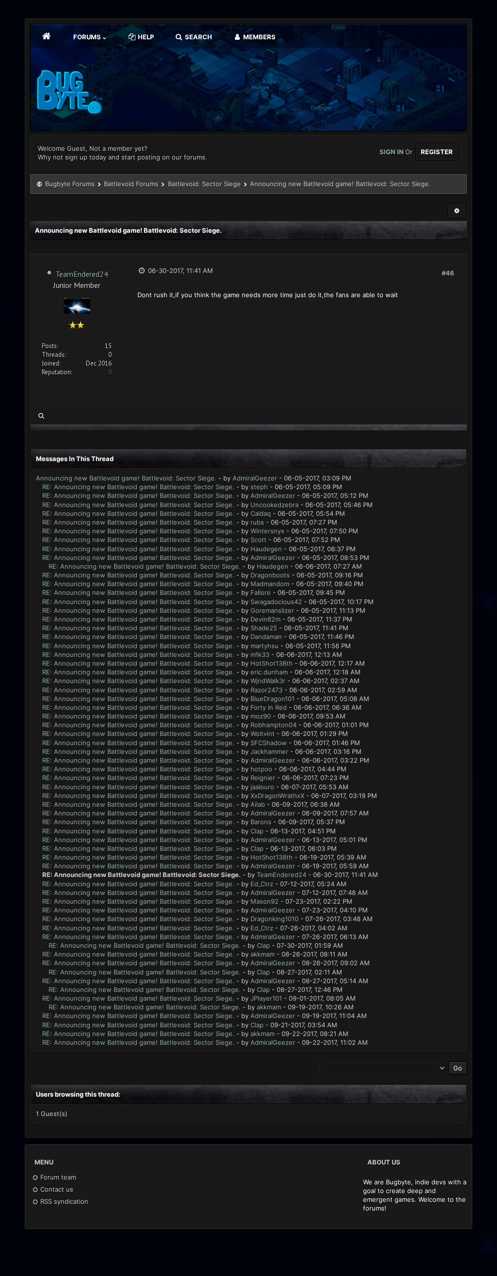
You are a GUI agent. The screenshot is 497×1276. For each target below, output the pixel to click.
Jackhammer (269, 751)
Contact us (55, 1189)
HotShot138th (271, 663)
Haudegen (266, 549)
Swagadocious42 (276, 602)
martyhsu (264, 646)
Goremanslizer (272, 610)
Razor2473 (266, 690)
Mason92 (264, 901)
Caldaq (260, 513)
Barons (260, 822)
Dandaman (266, 636)
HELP (145, 37)
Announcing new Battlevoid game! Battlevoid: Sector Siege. (126, 478)
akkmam (262, 954)
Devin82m (265, 619)
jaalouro (262, 787)
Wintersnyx (267, 531)
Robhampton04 (273, 725)
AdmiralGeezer (254, 478)
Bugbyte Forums (70, 184)
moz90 (260, 716)
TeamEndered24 (81, 274)
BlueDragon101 (272, 698)
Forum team (57, 1177)
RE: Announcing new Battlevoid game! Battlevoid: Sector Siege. (138, 487)
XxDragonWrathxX (277, 795)
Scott (258, 539)
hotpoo (261, 769)
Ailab (257, 804)
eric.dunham (269, 672)
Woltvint (262, 733)
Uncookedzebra (274, 505)
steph (259, 487)
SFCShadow (268, 743)
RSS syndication (63, 1201)
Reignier (262, 778)
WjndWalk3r (267, 681)
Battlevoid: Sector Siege (204, 184)
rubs (257, 522)
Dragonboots (270, 575)
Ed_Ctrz (261, 884)
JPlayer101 (266, 998)
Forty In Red (268, 707)
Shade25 (263, 628)
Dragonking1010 (274, 919)
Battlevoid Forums (131, 184)
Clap (257, 831)
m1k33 (259, 654)
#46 (448, 273)
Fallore (260, 592)
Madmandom (269, 584)
